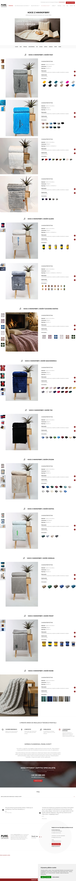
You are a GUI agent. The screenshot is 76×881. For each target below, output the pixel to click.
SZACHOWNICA (32, 46)
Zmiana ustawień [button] (55, 877)
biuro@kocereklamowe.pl (38, 777)
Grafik (53, 839)
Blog (67, 5)
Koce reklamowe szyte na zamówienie (21, 5)
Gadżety (53, 5)
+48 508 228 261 (62, 2)
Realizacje (59, 5)
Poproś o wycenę (38, 780)
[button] (14, 30)
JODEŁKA (51, 46)
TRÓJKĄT (25, 46)
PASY (21, 46)
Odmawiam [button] (48, 877)
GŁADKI (16, 46)
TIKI (37, 46)
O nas (64, 5)
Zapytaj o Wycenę (70, 2)
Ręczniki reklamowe (34, 5)
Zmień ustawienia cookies (5, 855)
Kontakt (71, 5)
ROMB (60, 46)
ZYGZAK (41, 46)
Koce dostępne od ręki (45, 5)
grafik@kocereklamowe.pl (56, 841)
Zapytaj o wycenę (56, 844)
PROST (55, 46)
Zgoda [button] (43, 877)
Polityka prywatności (56, 846)
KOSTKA (45, 46)
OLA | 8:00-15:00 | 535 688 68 (57, 831)
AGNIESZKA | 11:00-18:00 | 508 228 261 (58, 835)
